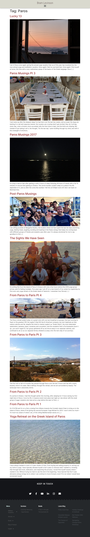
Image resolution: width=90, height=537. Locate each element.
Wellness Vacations (11, 511)
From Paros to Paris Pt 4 (26, 295)
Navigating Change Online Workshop (76, 522)
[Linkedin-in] (48, 493)
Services (10, 516)
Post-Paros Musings (23, 193)
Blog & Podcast (12, 525)
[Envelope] (60, 493)
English (10, 529)
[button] (45, 5)
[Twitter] (30, 493)
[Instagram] (54, 493)
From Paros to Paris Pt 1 (25, 404)
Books (10, 520)
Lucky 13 (16, 16)
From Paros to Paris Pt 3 (26, 334)
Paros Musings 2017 (23, 134)
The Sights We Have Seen (27, 238)
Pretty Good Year (63, 510)
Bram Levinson (45, 3)
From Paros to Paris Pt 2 (25, 391)
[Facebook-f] (36, 493)
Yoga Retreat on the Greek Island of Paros (37, 416)
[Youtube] (42, 493)
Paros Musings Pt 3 (22, 73)
